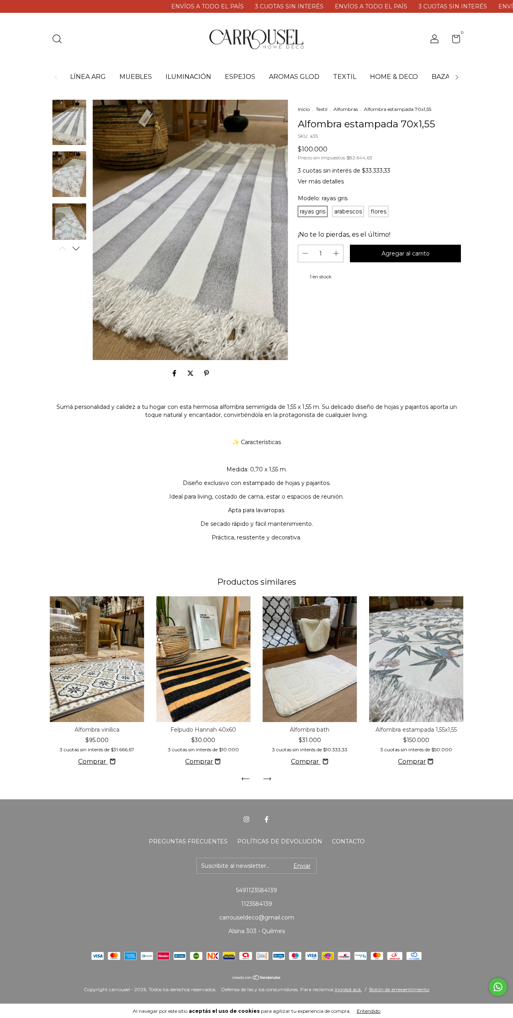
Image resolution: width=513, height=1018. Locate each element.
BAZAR (443, 76)
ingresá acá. (348, 989)
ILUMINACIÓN (188, 76)
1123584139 (256, 903)
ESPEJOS (240, 76)
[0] (453, 40)
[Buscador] (60, 40)
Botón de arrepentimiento (399, 989)
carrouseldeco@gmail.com (256, 917)
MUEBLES (135, 76)
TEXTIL (344, 76)
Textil (321, 109)
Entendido (368, 1011)
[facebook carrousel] (266, 819)
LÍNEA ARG (88, 76)
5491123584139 (256, 890)
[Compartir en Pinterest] (206, 373)
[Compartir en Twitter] (191, 373)
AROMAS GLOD (294, 76)
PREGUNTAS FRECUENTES (188, 841)
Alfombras (345, 109)
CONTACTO (348, 841)
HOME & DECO (394, 76)
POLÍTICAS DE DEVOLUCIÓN (279, 841)
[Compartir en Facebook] (175, 373)
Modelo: (322, 198)
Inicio (304, 109)
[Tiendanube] (257, 978)
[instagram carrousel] (246, 819)
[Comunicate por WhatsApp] (498, 987)
